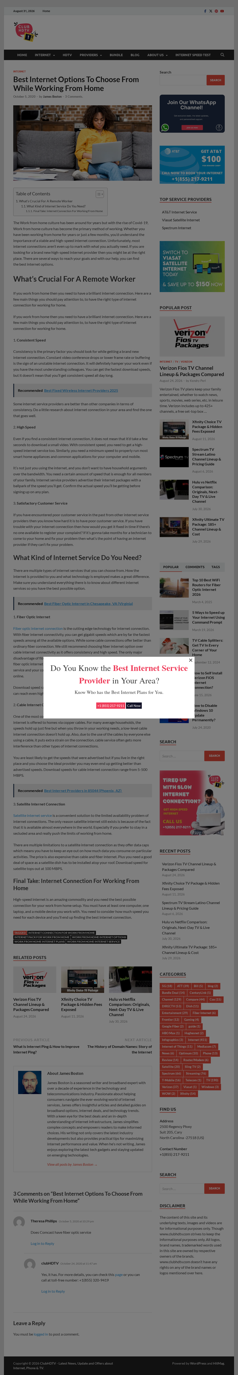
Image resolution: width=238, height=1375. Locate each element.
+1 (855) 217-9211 (110, 706)
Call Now (134, 706)
